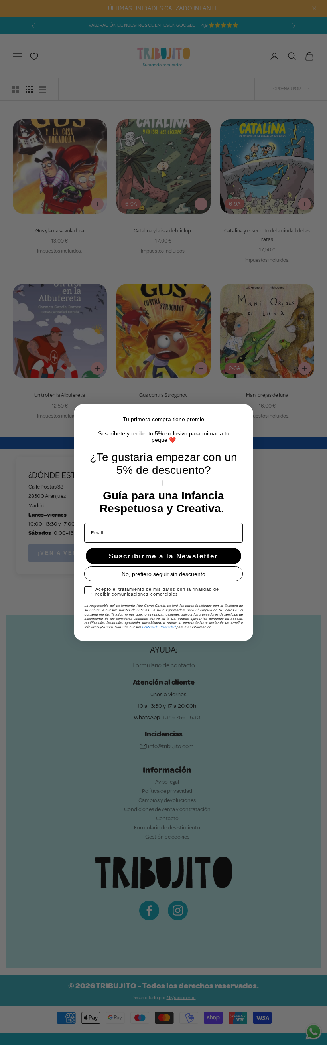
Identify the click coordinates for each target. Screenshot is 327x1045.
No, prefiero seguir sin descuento (163, 574)
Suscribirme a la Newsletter (163, 556)
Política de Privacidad (159, 627)
